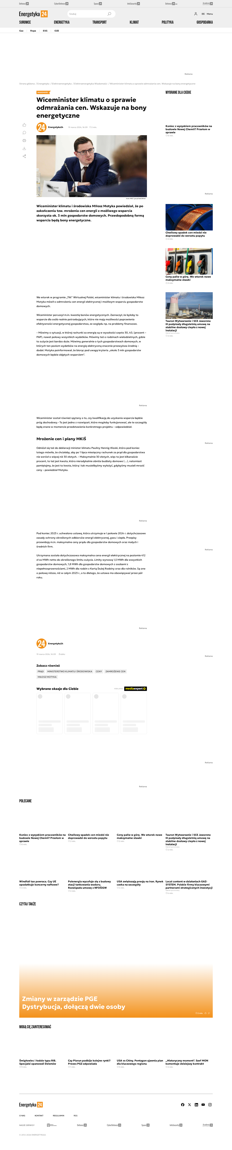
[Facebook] (183, 1105)
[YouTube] (203, 1105)
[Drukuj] (24, 140)
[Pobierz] (24, 148)
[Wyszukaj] (109, 14)
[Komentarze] (24, 133)
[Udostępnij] (24, 156)
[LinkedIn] (196, 1105)
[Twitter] (189, 1105)
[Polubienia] (24, 125)
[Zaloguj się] (196, 13)
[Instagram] (210, 1105)
